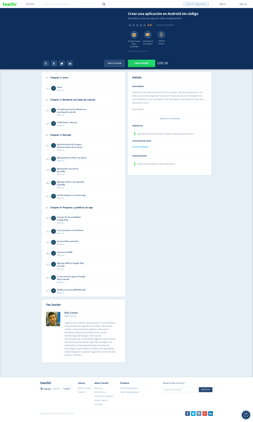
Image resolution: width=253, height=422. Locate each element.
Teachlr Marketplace (129, 388)
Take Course (141, 63)
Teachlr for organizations (196, 4)
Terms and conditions (103, 396)
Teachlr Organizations (129, 392)
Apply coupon (114, 63)
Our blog (98, 404)
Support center (101, 400)
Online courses (84, 388)
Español (56, 388)
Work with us (100, 392)
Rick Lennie (71, 313)
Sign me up (205, 389)
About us (98, 388)
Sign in (222, 3)
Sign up (243, 3)
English (67, 388)
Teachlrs (81, 392)
